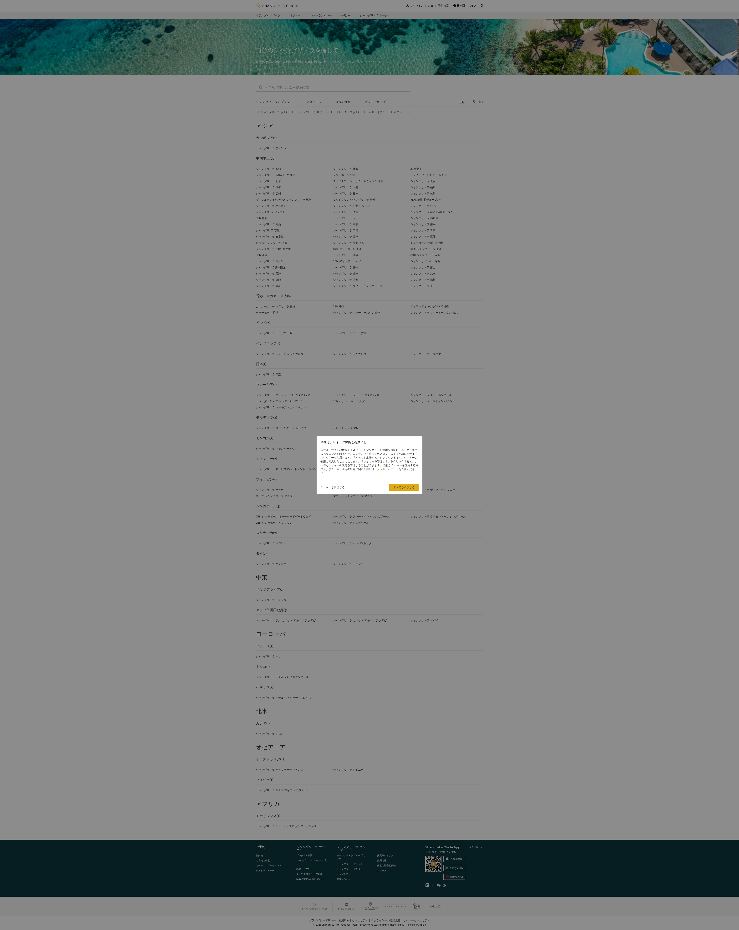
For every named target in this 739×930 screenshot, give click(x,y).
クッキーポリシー (388, 469)
